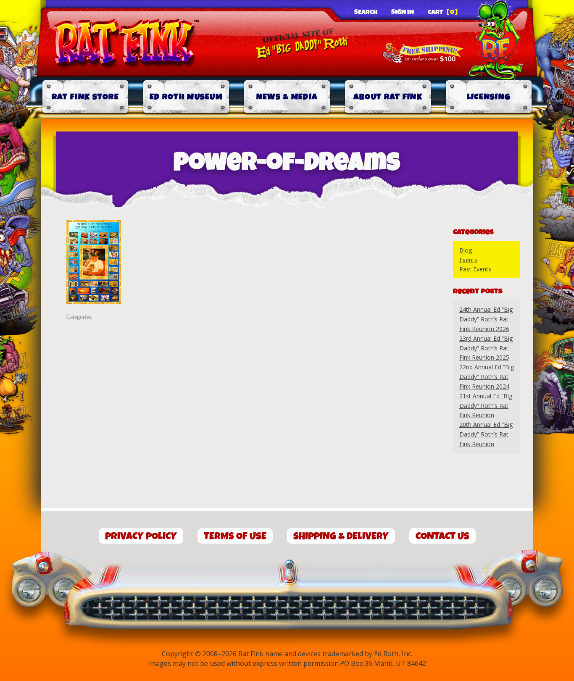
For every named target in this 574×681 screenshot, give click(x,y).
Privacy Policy (141, 536)
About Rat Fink (387, 97)
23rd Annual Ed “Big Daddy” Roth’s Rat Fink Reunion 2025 (486, 348)
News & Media (287, 97)
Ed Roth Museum (186, 97)
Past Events (475, 269)
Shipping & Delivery (341, 536)
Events (468, 260)
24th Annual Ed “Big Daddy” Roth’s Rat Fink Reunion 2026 (486, 319)
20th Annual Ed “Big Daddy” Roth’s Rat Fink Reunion (486, 434)
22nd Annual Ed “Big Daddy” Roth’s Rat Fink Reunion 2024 (486, 376)
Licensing (489, 97)
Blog (465, 250)
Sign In (402, 12)
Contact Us (442, 536)
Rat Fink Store (85, 97)
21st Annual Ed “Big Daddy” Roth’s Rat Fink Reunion (485, 405)
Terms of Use (235, 536)
